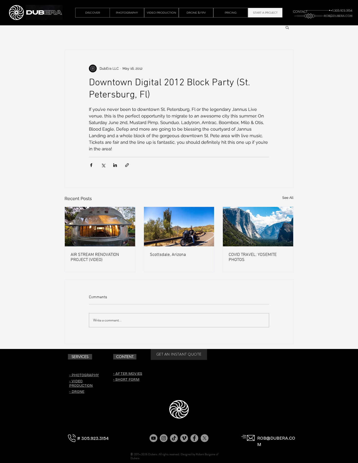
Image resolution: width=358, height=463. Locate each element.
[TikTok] (174, 438)
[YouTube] (153, 438)
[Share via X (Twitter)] (103, 165)
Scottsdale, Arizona (168, 254)
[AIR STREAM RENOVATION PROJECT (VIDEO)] (100, 226)
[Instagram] (164, 438)
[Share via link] (127, 165)
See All (287, 198)
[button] (287, 27)
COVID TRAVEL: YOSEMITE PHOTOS (253, 257)
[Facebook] (194, 438)
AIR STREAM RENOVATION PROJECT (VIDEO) (95, 257)
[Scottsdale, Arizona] (179, 226)
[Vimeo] (184, 438)
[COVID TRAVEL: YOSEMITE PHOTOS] (258, 226)
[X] (204, 438)
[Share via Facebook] (91, 165)
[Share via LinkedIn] (115, 165)
